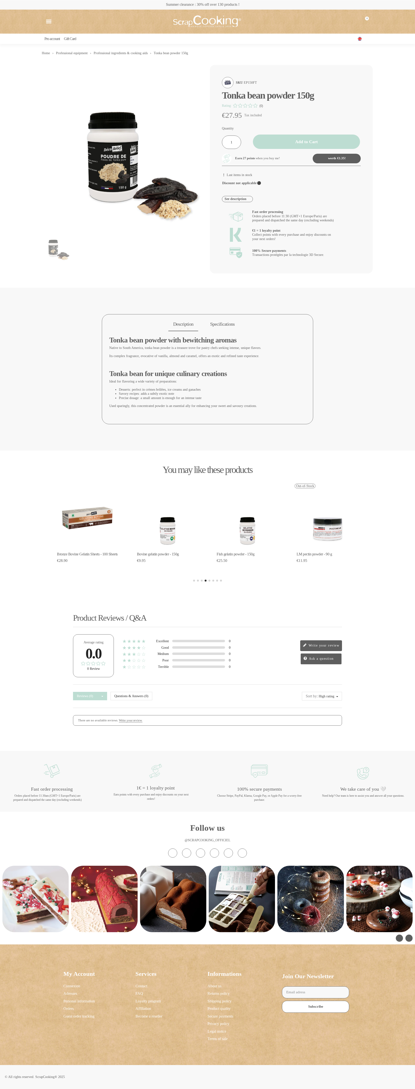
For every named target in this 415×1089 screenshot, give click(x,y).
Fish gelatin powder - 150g (235, 554)
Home (46, 53)
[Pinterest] (228, 853)
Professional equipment (72, 53)
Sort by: (312, 696)
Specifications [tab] (222, 324)
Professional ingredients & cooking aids (121, 53)
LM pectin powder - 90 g (314, 554)
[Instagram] (172, 853)
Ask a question (321, 658)
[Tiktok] (200, 853)
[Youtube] (214, 853)
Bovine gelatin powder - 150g (158, 554)
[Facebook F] (186, 853)
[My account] (353, 21)
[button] (48, 21)
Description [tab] (183, 324)
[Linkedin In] (242, 853)
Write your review (323, 645)
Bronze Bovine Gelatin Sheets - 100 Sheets (87, 554)
